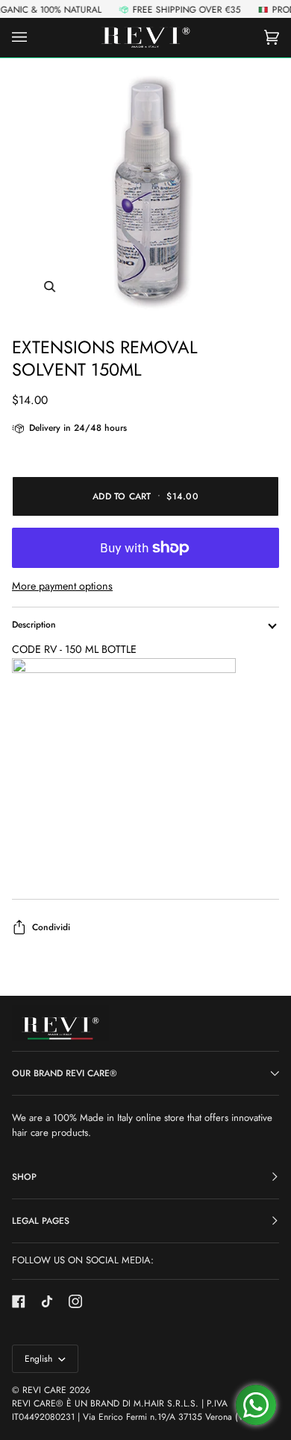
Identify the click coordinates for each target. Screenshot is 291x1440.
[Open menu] (34, 37)
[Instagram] (75, 1301)
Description (34, 624)
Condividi (51, 927)
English (40, 1358)
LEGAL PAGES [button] (40, 1221)
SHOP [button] (24, 1177)
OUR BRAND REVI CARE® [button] (64, 1073)
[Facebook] (18, 1301)
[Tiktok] (47, 1301)
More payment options (62, 585)
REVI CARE (44, 1390)
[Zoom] (145, 191)
